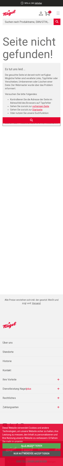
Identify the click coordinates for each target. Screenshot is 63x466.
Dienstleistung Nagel (17, 388)
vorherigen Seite (40, 106)
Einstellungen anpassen (31, 461)
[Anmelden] (41, 13)
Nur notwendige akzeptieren (31, 453)
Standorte (8, 351)
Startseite (37, 109)
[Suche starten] (57, 22)
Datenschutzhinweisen (35, 441)
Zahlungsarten (11, 407)
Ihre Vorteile (9, 379)
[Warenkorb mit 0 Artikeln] (47, 16)
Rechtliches (9, 398)
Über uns (8, 342)
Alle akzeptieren (31, 445)
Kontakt (7, 370)
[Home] (9, 13)
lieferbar (38, 3)
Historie (7, 361)
